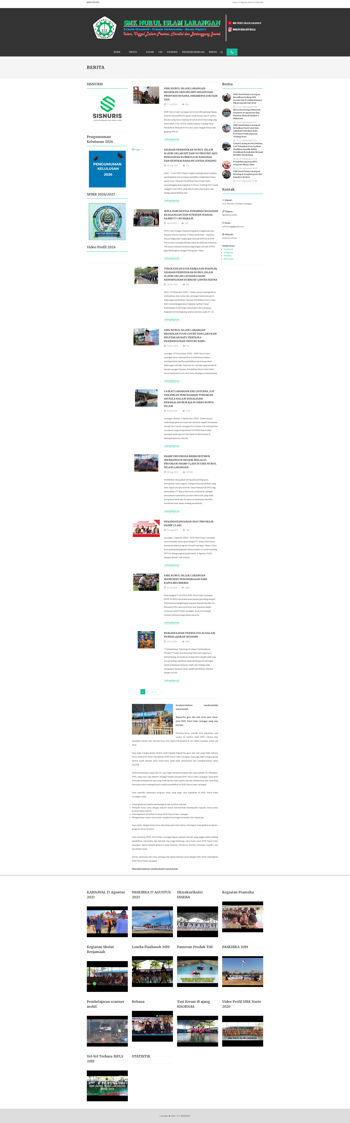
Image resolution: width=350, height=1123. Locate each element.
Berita (213, 52)
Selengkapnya (171, 139)
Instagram (228, 252)
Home (117, 52)
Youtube (227, 255)
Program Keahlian (193, 52)
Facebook (228, 249)
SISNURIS (172, 52)
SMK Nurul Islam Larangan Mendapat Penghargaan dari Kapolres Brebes (185, 579)
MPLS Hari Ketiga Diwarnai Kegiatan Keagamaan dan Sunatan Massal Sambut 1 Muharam (191, 214)
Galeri (150, 52)
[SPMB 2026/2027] (107, 221)
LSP (160, 52)
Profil (133, 52)
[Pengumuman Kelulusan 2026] (107, 168)
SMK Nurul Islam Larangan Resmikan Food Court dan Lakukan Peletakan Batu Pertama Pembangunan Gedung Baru (246, 131)
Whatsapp (228, 258)
